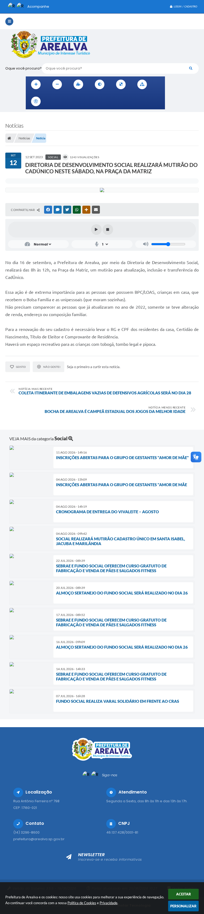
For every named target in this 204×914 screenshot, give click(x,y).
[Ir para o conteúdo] (52, 101)
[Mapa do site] (142, 84)
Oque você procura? (23, 68)
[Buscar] (190, 68)
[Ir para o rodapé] (87, 101)
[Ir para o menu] (64, 101)
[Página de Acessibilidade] (36, 101)
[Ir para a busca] (75, 101)
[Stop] (108, 229)
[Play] (96, 229)
